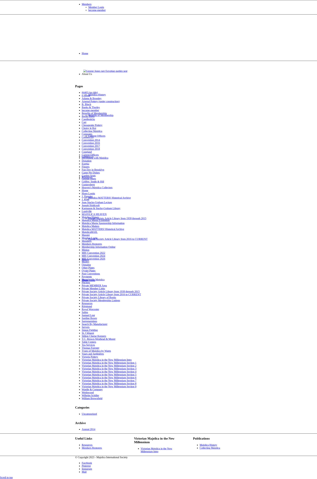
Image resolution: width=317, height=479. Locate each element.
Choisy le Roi (89, 128)
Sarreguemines (89, 321)
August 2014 (88, 429)
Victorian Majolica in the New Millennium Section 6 (109, 377)
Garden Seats (89, 175)
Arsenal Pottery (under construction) (101, 101)
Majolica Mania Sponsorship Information (103, 223)
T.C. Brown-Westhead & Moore (98, 339)
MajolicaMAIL (90, 232)
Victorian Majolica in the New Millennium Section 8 (109, 383)
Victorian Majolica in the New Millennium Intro (107, 359)
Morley (85, 261)
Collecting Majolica (92, 131)
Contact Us (87, 137)
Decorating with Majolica (95, 157)
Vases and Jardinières (93, 353)
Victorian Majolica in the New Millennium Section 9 (109, 386)
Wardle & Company (92, 389)
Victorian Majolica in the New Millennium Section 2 (109, 365)
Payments (87, 276)
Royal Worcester (90, 309)
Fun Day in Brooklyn (93, 169)
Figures (85, 166)
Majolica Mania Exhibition (96, 220)
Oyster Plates (88, 270)
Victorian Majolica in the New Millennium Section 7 (109, 380)
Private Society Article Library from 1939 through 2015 (111, 291)
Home (85, 190)
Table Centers (89, 342)
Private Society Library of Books (99, 297)
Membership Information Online (98, 247)
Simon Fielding (90, 330)
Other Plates (88, 267)
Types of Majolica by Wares (96, 350)
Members (86, 4)
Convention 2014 (91, 140)
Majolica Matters (90, 226)
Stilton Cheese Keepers (94, 336)
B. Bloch (86, 104)
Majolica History (90, 217)
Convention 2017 (91, 146)
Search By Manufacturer (94, 324)
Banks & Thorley (91, 107)
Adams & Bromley (92, 98)
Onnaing (86, 264)
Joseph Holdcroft (91, 205)
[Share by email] (92, 63)
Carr (84, 122)
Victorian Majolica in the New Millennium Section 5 (109, 374)
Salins (85, 312)
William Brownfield (92, 398)
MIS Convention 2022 (93, 252)
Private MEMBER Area (94, 285)
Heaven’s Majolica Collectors (97, 187)
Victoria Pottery (90, 356)
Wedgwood (88, 392)
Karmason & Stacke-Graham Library (101, 208)
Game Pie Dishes (91, 172)
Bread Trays (88, 116)
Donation (86, 160)
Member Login (96, 7)
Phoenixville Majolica (93, 279)
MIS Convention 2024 (93, 255)
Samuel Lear (88, 315)
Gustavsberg (88, 184)
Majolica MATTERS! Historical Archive (103, 229)
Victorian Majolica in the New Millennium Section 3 (109, 368)
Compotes (87, 134)
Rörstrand (87, 306)
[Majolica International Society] (100, 30)
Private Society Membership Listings (101, 300)
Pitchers (86, 282)
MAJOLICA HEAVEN (94, 214)
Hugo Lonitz (88, 193)
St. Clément (88, 333)
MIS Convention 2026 (93, 258)
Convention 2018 (91, 149)
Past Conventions (91, 273)
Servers (85, 327)
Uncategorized (89, 414)
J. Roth (85, 199)
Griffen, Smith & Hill (93, 181)
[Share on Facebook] (86, 63)
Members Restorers (92, 244)
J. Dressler (87, 196)
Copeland (87, 151)
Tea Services (88, 345)
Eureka (85, 163)
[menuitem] (162, 7)
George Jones (89, 178)
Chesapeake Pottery (92, 125)
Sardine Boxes (89, 318)
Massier (86, 235)
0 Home (86, 95)
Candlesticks (88, 119)
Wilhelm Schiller (90, 395)
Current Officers (90, 154)
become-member (97, 10)
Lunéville (87, 211)
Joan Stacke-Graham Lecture (97, 202)
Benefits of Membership (94, 113)
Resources (87, 303)
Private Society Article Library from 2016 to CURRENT (111, 294)
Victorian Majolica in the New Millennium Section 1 (109, 362)
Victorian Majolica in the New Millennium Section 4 (109, 371)
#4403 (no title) (90, 92)
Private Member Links (93, 288)
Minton (85, 249)
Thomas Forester (90, 348)
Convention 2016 (91, 143)
